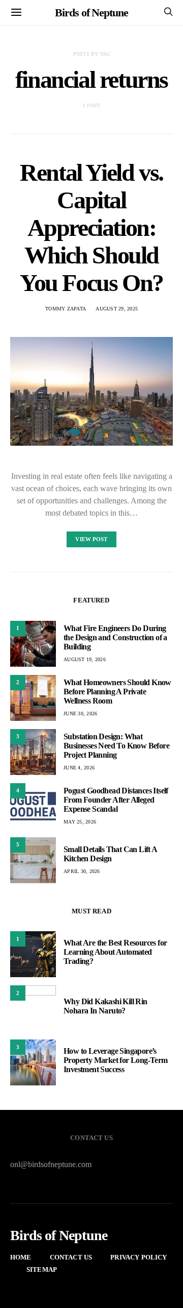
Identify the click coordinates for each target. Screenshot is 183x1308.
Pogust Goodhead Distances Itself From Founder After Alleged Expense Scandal (116, 799)
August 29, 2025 (117, 308)
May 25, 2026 (80, 822)
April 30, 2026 (82, 871)
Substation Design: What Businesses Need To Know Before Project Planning (116, 745)
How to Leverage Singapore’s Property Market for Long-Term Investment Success (116, 1060)
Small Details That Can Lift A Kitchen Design (110, 854)
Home (21, 1257)
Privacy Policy (138, 1257)
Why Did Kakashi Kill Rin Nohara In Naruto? (105, 1006)
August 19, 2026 (85, 659)
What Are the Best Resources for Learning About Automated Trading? (115, 951)
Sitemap (41, 1269)
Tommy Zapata (65, 308)
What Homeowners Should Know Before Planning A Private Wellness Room (117, 691)
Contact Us (71, 1257)
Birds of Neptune (91, 12)
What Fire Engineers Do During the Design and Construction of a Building (115, 637)
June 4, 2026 (79, 767)
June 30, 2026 (80, 713)
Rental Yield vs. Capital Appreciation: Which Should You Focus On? (91, 227)
